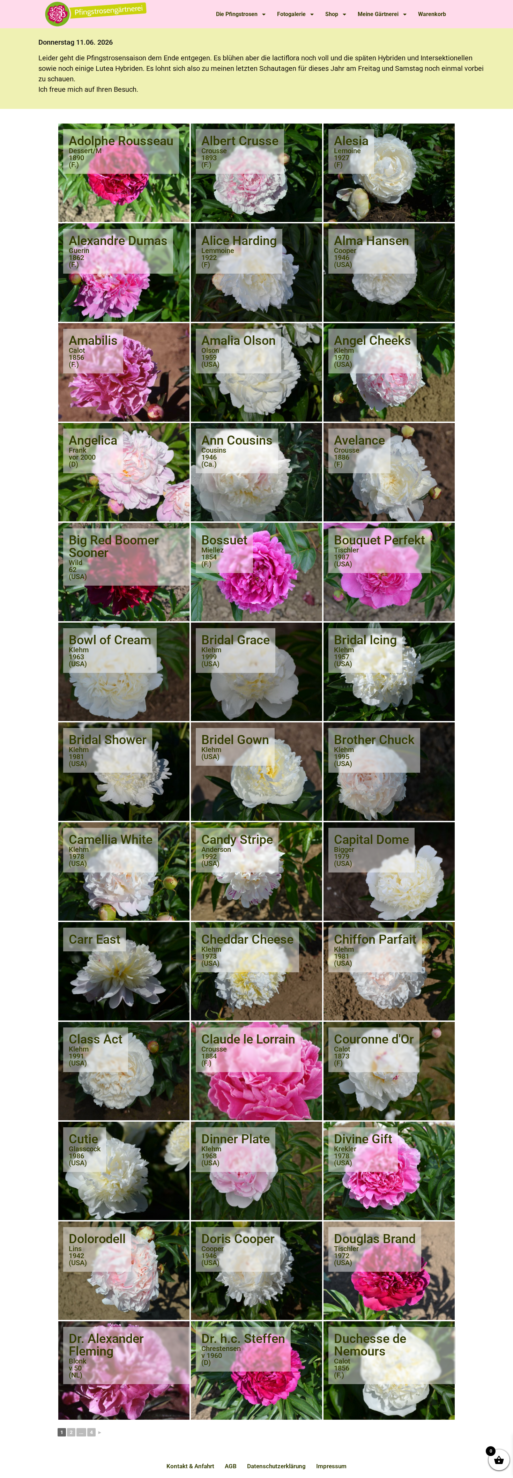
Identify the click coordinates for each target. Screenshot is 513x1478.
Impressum (331, 1466)
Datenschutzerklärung (276, 1466)
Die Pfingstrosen (237, 14)
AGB (231, 1466)
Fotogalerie (291, 14)
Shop (331, 14)
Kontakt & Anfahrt (190, 1466)
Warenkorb (432, 14)
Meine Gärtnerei (378, 14)
